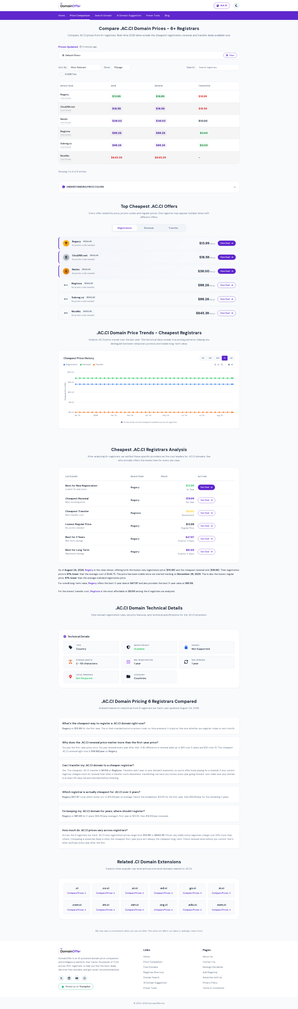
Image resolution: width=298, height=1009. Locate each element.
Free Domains (150, 967)
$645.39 (116, 157)
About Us (208, 956)
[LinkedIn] (69, 978)
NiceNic (64, 155)
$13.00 (203, 121)
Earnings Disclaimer (213, 967)
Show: (107, 67)
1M (203, 358)
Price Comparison (80, 15)
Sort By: (62, 67)
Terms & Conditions (213, 988)
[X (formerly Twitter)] (61, 978)
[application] (149, 392)
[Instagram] (85, 978)
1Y (225, 358)
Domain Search (151, 977)
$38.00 (117, 121)
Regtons (65, 131)
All (231, 358)
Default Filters (72, 55)
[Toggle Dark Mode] (236, 5)
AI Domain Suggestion (129, 15)
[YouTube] (77, 978)
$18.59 (116, 108)
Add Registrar (210, 972)
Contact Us (209, 961)
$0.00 (204, 133)
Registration (125, 228)
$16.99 (160, 96)
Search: (191, 67)
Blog (167, 15)
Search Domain (103, 15)
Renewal (149, 228)
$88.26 (117, 133)
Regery (64, 94)
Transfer (173, 228)
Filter (231, 55)
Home (61, 15)
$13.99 (116, 96)
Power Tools (153, 15)
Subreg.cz (66, 143)
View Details (65, 98)
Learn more (196, 931)
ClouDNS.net (67, 106)
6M (217, 358)
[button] (215, 365)
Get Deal (204, 487)
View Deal (225, 243)
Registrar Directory (153, 972)
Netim (64, 119)
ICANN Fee (71, 74)
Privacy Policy (210, 982)
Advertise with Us (212, 977)
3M (210, 358)
